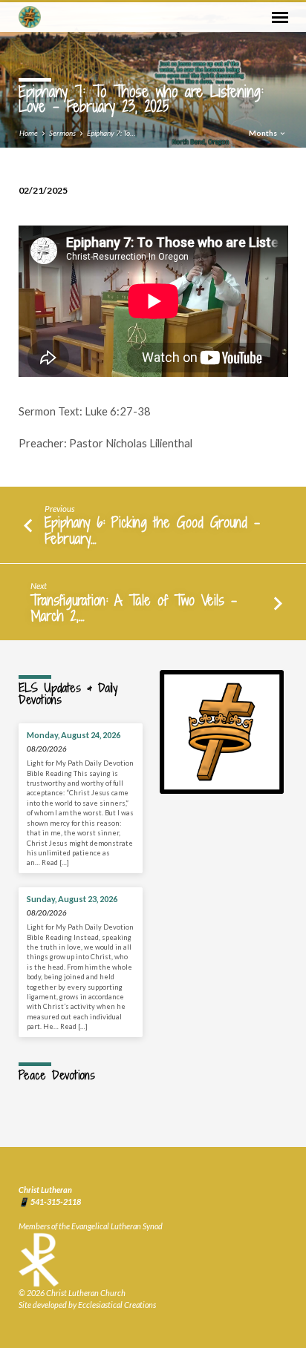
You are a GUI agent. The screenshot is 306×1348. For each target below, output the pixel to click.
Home (28, 132)
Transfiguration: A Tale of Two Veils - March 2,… (133, 608)
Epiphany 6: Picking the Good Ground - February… (152, 530)
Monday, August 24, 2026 (73, 735)
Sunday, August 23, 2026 (72, 899)
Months (264, 132)
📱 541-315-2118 (50, 1201)
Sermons (62, 132)
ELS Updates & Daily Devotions (68, 694)
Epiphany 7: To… (111, 132)
